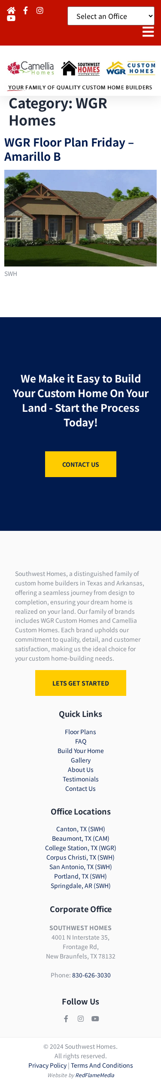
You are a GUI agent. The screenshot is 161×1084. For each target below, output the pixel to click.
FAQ (80, 741)
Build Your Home (81, 750)
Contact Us (80, 788)
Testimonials (81, 779)
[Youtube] (95, 1018)
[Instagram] (80, 1018)
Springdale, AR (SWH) (81, 885)
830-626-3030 (91, 975)
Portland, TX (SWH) (80, 876)
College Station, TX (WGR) (80, 847)
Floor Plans (80, 731)
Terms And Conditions (102, 1065)
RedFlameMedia (94, 1074)
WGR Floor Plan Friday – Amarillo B (69, 149)
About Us (81, 769)
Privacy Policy (47, 1065)
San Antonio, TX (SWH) (80, 866)
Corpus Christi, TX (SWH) (80, 857)
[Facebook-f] (66, 1018)
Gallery (81, 760)
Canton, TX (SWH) (80, 828)
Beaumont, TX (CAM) (80, 838)
